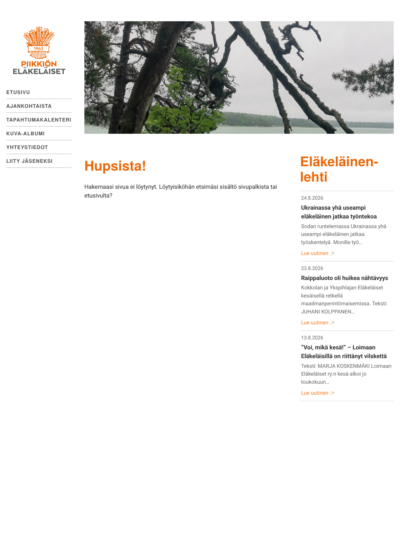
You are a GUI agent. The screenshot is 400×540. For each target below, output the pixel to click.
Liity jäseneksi (29, 160)
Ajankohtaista (29, 105)
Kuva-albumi (25, 133)
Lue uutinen (314, 253)
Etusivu (18, 92)
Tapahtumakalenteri (38, 119)
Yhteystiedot (27, 147)
